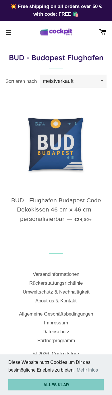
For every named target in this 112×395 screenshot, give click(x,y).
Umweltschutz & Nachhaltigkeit (56, 292)
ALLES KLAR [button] (56, 384)
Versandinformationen (56, 274)
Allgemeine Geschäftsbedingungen (56, 314)
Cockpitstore (65, 353)
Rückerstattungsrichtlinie (56, 283)
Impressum (56, 323)
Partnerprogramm (56, 340)
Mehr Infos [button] (87, 370)
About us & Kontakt (56, 301)
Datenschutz (56, 331)
